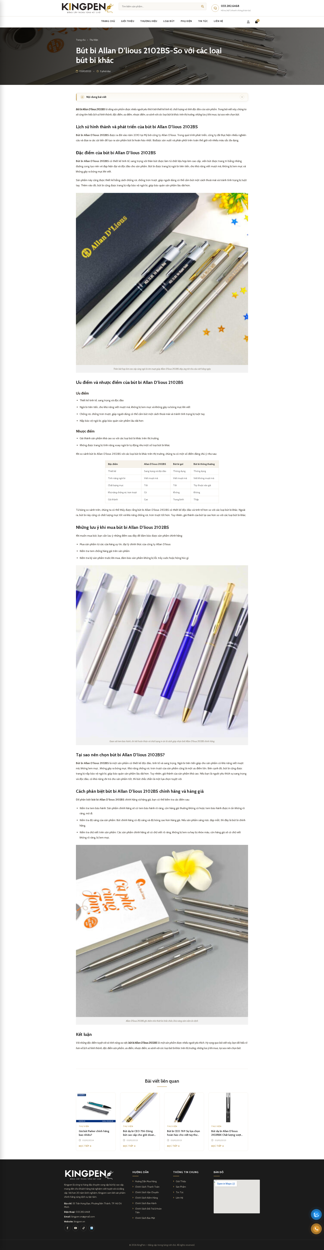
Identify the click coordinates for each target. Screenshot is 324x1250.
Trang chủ (81, 39)
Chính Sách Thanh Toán (147, 1186)
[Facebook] (67, 1228)
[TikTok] (83, 1228)
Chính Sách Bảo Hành (146, 1203)
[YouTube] (75, 1228)
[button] (162, 97)
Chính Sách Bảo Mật (145, 1218)
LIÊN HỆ (218, 21)
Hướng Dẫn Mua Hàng (146, 1181)
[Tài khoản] (248, 21)
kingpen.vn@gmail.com (83, 1216)
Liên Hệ (179, 1197)
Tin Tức (179, 1192)
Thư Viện (93, 39)
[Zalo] (91, 1228)
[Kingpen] (87, 8)
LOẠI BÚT (169, 21)
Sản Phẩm (181, 1186)
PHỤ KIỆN (186, 21)
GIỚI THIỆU (127, 21)
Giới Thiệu (181, 1181)
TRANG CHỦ (108, 21)
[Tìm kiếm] (202, 6)
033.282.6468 (83, 1212)
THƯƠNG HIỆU (148, 21)
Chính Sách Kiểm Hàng (146, 1197)
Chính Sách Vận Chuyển (147, 1192)
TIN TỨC (203, 21)
